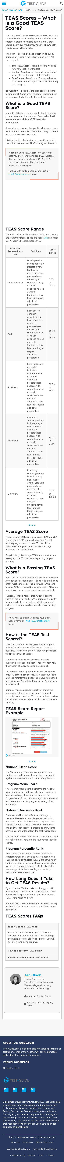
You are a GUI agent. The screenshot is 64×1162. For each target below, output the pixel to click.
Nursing (12, 10)
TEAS (20, 10)
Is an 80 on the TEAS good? (23, 926)
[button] (4, 3)
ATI (46, 237)
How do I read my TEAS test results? (28, 957)
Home (4, 10)
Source (32, 525)
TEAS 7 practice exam (19, 174)
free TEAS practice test (37, 621)
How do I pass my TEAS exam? (25, 950)
